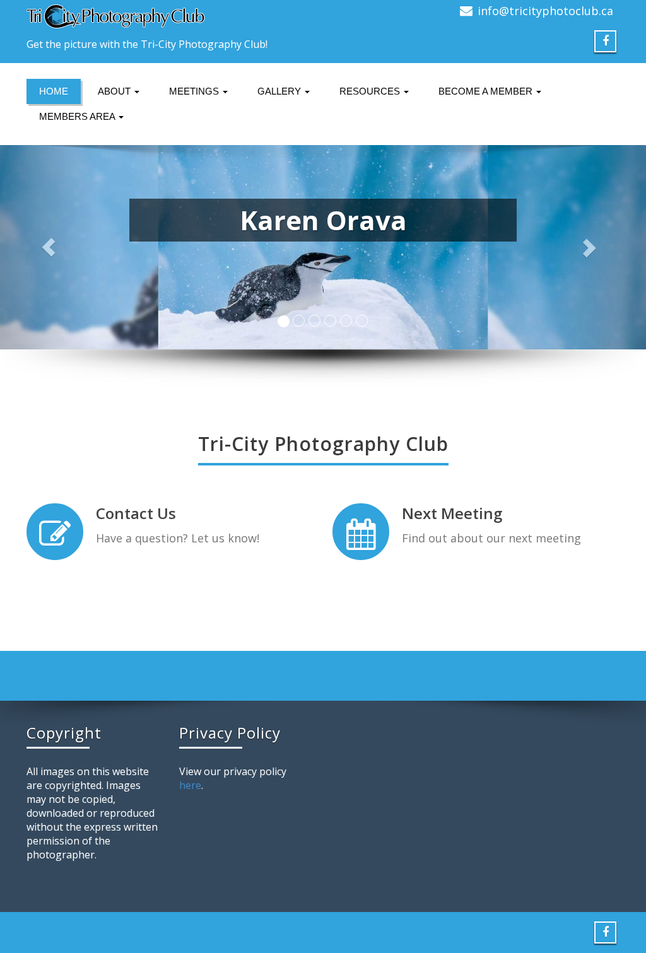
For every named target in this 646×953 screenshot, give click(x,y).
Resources (370, 91)
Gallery (280, 91)
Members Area (78, 116)
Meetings (195, 91)
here (190, 785)
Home (53, 91)
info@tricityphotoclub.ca (545, 10)
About (115, 91)
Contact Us (136, 513)
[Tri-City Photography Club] (170, 16)
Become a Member (486, 91)
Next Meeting (452, 513)
